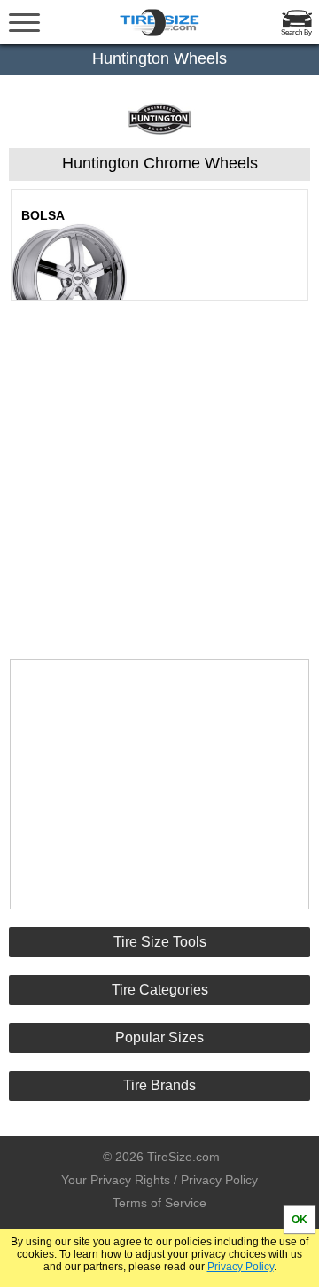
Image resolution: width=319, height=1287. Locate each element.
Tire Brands (159, 1085)
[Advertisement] (159, 464)
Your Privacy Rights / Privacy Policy (159, 1180)
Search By (296, 32)
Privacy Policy (240, 1266)
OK (299, 1219)
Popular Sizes (159, 1037)
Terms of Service (159, 1203)
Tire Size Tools (159, 941)
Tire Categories (160, 989)
